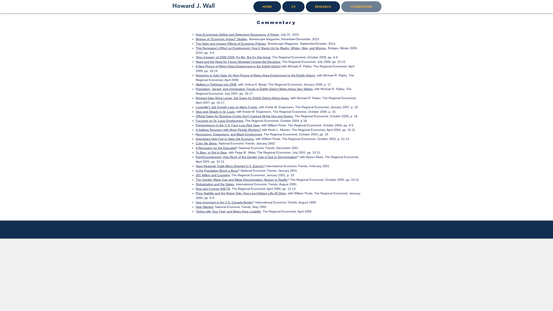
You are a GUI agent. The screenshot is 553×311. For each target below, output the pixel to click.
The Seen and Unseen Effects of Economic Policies (231, 43)
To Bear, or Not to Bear (211, 152)
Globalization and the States (215, 184)
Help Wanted (204, 207)
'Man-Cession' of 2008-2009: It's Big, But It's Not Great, (233, 57)
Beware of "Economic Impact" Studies (221, 39)
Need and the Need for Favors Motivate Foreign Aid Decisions (238, 61)
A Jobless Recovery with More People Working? (228, 130)
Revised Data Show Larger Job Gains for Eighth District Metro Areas (242, 98)
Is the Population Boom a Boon (217, 170)
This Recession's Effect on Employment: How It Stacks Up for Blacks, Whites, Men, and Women (261, 48)
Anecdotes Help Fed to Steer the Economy (225, 139)
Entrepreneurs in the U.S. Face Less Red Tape (228, 125)
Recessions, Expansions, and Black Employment (229, 134)
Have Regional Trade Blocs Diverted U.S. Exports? (230, 166)
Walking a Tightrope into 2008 (216, 84)
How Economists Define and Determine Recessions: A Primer (237, 34)
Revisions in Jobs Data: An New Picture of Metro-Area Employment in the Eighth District (255, 75)
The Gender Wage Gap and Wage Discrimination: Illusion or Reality (242, 179)
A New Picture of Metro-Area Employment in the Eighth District (238, 66)
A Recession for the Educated (216, 148)
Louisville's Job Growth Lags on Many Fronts (226, 107)
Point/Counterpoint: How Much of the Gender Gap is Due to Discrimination (246, 157)
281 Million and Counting (213, 175)
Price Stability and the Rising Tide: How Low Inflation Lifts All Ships (241, 193)
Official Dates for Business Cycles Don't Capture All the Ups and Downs (244, 116)
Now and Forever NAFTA (213, 188)
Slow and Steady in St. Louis (215, 111)
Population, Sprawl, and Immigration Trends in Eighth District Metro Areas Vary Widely (254, 89)
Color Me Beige (206, 143)
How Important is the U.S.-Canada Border (224, 202)
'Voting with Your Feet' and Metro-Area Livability (228, 211)
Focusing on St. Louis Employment (219, 120)
